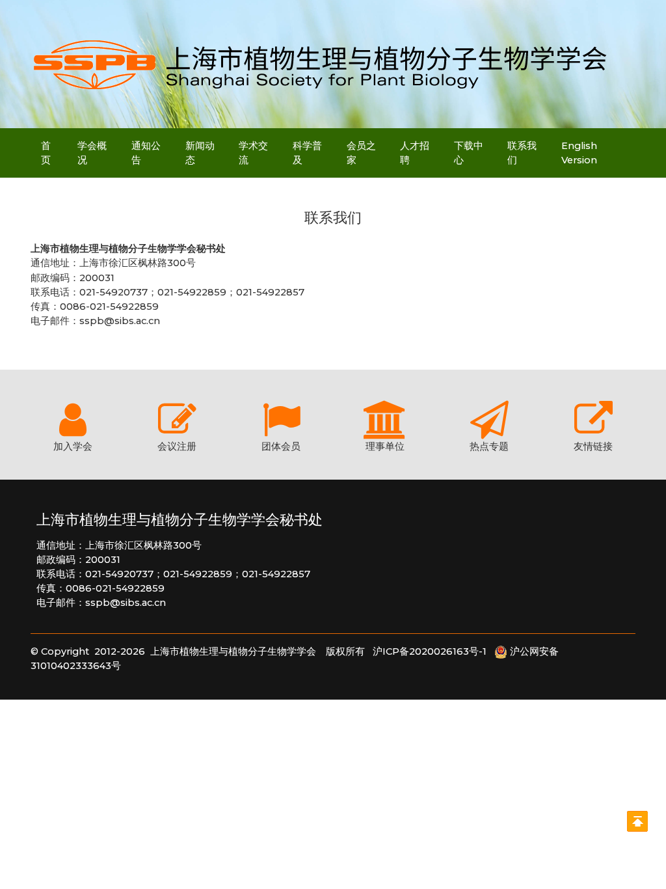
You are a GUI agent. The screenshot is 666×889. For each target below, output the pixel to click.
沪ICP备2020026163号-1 (433, 651)
